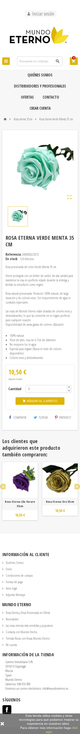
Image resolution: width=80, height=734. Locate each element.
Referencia (13, 254)
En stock (11, 259)
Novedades (11, 619)
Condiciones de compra (19, 575)
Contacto (51, 97)
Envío (8, 569)
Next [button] (77, 486)
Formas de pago (14, 582)
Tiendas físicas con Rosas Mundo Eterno (27, 638)
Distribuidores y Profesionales (40, 86)
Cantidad (14, 389)
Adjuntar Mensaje (15, 594)
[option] (20, 491)
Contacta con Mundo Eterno (21, 632)
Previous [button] (3, 486)
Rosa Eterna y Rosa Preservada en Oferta (27, 612)
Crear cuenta (40, 108)
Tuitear (43, 417)
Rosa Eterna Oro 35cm (60, 502)
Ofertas (27, 97)
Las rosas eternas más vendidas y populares (29, 625)
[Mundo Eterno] (40, 36)
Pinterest (65, 417)
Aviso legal (11, 588)
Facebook (6, 709)
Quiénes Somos (40, 75)
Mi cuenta (11, 644)
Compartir (19, 417)
